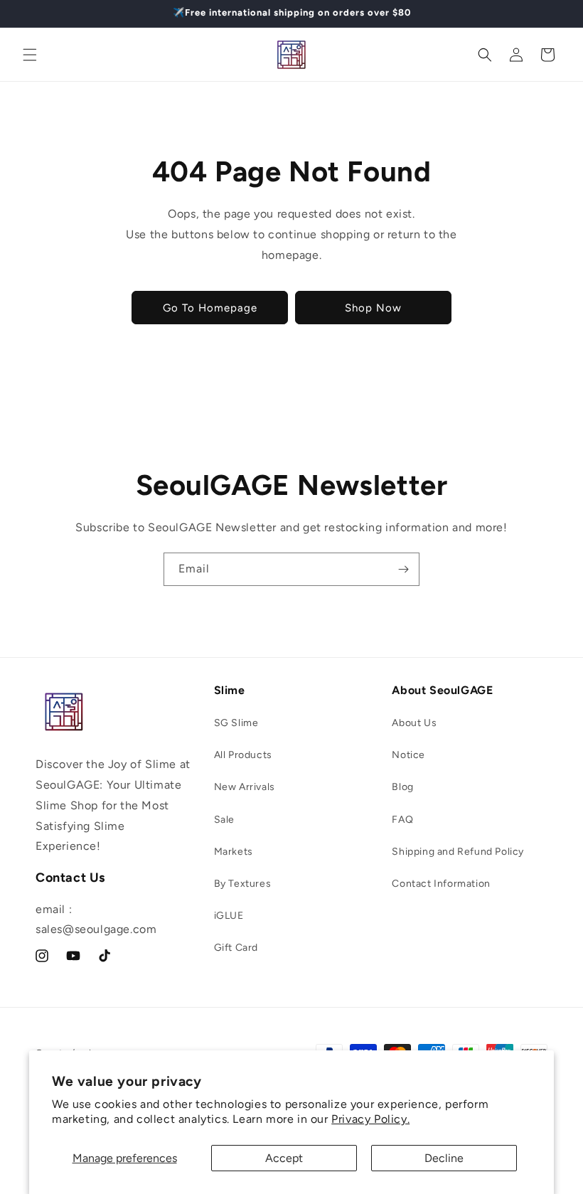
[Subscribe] (403, 569)
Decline (444, 1158)
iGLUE (229, 916)
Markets (233, 852)
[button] (30, 54)
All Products (243, 755)
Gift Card (236, 948)
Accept (284, 1158)
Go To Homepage (210, 308)
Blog (402, 787)
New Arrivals (244, 787)
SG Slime (236, 723)
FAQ (402, 820)
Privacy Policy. (370, 1119)
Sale (224, 820)
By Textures (243, 884)
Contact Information (441, 884)
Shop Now (373, 308)
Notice (408, 755)
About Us (414, 723)
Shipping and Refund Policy (458, 852)
